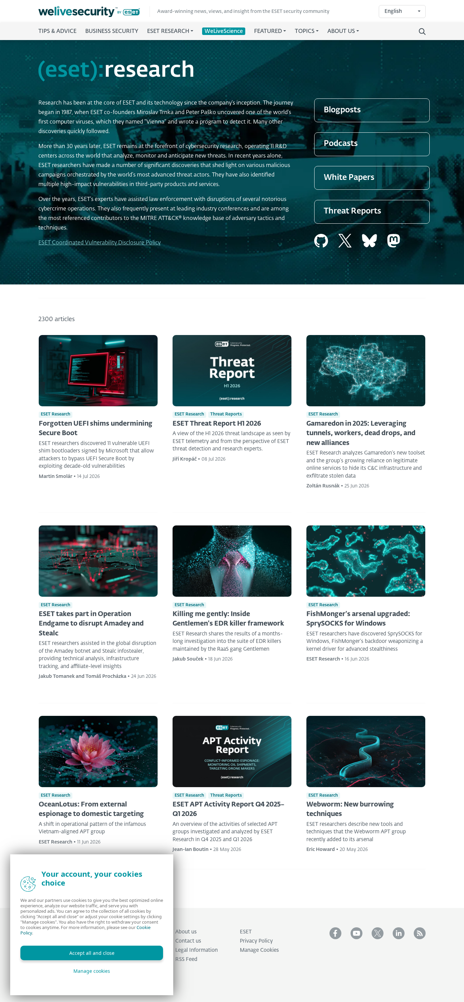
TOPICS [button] (305, 31)
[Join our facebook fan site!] (335, 933)
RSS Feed (186, 959)
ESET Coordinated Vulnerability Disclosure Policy (99, 243)
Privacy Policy (256, 941)
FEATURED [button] (268, 31)
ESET (246, 931)
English (393, 11)
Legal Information (196, 950)
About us (186, 931)
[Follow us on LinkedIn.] (399, 933)
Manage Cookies (259, 950)
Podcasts (341, 144)
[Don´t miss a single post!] (420, 933)
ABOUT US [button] (341, 31)
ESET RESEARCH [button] (168, 31)
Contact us (188, 941)
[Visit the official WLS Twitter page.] (377, 933)
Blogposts (342, 110)
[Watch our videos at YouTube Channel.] (356, 933)
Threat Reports (352, 211)
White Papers (349, 178)
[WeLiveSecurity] (94, 11)
